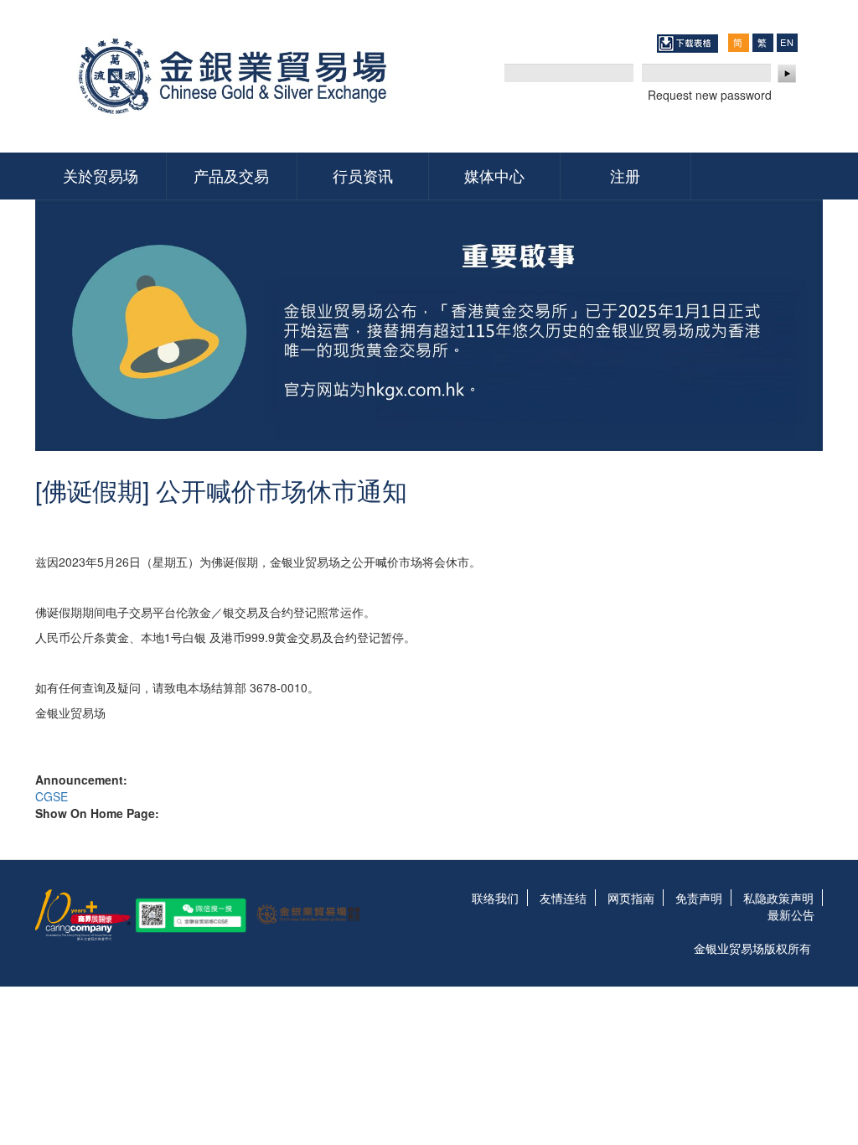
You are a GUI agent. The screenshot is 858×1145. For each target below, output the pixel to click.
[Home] (238, 76)
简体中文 (738, 42)
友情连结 (563, 897)
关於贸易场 (100, 175)
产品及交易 (231, 175)
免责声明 (698, 897)
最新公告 (791, 914)
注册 (625, 175)
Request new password (710, 94)
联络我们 (495, 897)
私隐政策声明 (778, 897)
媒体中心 (494, 175)
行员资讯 (363, 175)
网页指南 (630, 897)
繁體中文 (762, 42)
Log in (788, 74)
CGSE (51, 796)
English (786, 42)
